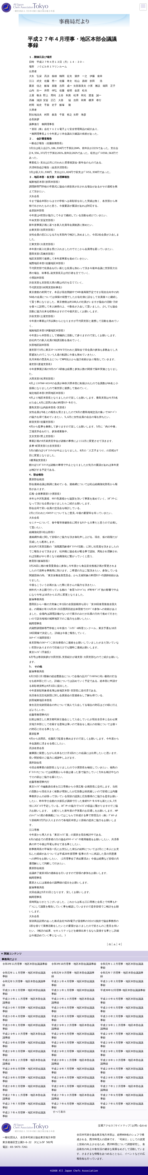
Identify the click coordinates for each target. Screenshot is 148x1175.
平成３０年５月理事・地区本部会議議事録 (121, 1009)
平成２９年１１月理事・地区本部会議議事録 (121, 1027)
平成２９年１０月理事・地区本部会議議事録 (24, 1035)
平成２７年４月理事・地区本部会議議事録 (24, 1114)
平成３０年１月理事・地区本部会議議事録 (24, 1027)
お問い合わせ (139, 1125)
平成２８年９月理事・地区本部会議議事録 (24, 1070)
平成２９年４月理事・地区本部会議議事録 (121, 1044)
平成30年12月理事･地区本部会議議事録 (122, 990)
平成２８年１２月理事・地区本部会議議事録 (24, 1062)
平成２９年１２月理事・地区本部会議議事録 (72, 1027)
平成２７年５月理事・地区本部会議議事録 (121, 1105)
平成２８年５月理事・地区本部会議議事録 (24, 1079)
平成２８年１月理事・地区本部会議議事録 (72, 1088)
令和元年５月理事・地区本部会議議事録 (24, 983)
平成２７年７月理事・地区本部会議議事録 (24, 1105)
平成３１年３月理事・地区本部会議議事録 (121, 983)
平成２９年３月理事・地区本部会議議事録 (24, 1053)
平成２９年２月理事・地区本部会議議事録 (72, 1053)
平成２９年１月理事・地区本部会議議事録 (121, 1053)
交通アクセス (105, 1125)
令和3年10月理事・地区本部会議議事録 (73, 963)
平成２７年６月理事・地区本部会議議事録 (72, 1105)
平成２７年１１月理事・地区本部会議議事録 (24, 1097)
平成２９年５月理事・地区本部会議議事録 (72, 1044)
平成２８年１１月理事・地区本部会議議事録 (72, 1062)
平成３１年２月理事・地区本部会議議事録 (24, 992)
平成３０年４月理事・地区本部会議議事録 (24, 1018)
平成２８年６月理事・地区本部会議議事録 (121, 1070)
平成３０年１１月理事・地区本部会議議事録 (24, 1000)
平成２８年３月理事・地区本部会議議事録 (121, 1079)
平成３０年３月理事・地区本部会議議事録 (72, 1018)
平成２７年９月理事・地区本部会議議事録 (121, 1097)
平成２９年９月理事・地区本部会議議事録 (72, 1035)
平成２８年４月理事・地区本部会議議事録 (72, 1079)
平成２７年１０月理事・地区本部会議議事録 (72, 1097)
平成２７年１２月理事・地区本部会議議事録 (121, 1088)
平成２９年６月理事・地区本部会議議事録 (24, 1044)
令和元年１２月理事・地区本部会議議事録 (121, 965)
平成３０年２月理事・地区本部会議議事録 (121, 1018)
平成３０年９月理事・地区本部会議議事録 (121, 1000)
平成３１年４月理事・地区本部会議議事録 (72, 983)
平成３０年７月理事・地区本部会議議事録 (24, 1009)
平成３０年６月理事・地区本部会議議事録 (72, 1009)
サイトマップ (122, 1125)
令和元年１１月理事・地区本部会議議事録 (24, 974)
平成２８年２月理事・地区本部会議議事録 (24, 1088)
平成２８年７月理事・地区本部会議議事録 (72, 1070)
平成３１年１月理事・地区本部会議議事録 (72, 992)
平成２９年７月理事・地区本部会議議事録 (121, 1035)
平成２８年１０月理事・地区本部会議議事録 (121, 1062)
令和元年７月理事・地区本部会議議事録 (121, 974)
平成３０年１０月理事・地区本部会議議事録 (72, 1000)
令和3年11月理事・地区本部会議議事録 (25, 963)
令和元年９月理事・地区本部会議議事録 (72, 974)
